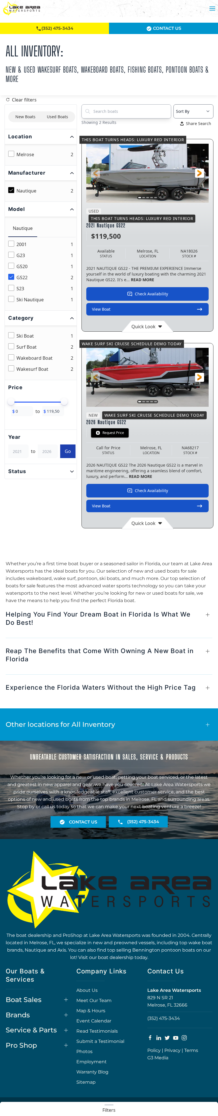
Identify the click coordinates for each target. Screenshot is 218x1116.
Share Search (198, 123)
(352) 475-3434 (163, 1018)
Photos (84, 1051)
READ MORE (142, 279)
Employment (91, 1061)
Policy (154, 1050)
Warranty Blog (92, 1072)
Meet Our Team (94, 1000)
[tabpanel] (42, 272)
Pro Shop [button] (21, 1045)
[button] (212, 8)
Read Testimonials (97, 1031)
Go (68, 451)
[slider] (11, 401)
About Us (87, 990)
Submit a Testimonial (100, 1041)
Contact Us (166, 28)
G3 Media (157, 1057)
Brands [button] (18, 1015)
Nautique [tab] (23, 228)
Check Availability (151, 294)
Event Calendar (93, 1021)
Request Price (113, 432)
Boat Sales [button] (23, 1000)
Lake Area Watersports (174, 990)
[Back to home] (21, 8)
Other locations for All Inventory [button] (60, 724)
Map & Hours (90, 1010)
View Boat (101, 309)
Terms (191, 1050)
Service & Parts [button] (31, 1030)
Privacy (172, 1050)
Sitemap (86, 1082)
